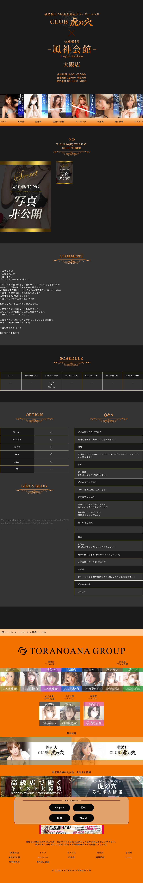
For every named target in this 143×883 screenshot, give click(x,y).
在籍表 (128, 853)
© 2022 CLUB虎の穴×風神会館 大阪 (71, 870)
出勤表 (100, 853)
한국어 (83, 818)
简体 (83, 807)
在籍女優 (14, 857)
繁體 (59, 818)
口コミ (128, 857)
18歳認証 (14, 853)
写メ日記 (71, 853)
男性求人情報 (42, 862)
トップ (43, 853)
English (59, 807)
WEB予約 (14, 862)
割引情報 (100, 857)
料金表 (71, 857)
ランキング (43, 857)
